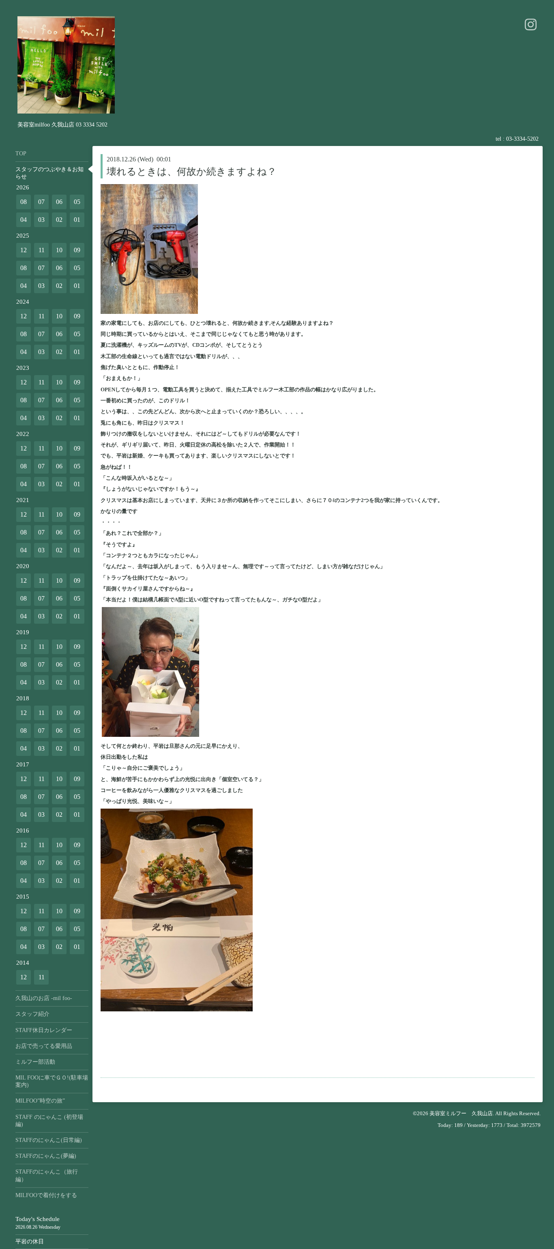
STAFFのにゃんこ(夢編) (45, 1156)
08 (23, 201)
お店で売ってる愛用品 (43, 1046)
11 (42, 250)
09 (77, 250)
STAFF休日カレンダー (43, 1030)
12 (23, 250)
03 (41, 219)
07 (41, 201)
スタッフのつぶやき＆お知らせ (49, 173)
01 (77, 219)
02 (59, 219)
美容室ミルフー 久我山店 (461, 1113)
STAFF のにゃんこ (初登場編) (49, 1120)
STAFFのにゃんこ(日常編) (48, 1140)
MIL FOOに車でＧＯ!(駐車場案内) (51, 1081)
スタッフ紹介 (32, 1014)
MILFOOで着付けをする (46, 1195)
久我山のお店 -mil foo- (43, 998)
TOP (20, 153)
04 (23, 219)
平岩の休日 (29, 1241)
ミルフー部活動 (35, 1062)
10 (59, 250)
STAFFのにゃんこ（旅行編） (46, 1175)
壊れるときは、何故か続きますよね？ (192, 171)
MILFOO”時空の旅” (40, 1101)
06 (59, 201)
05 (77, 201)
